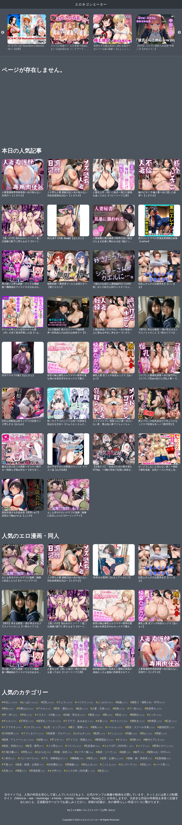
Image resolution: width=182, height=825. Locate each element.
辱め (8, 708)
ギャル (9, 720)
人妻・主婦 (101, 708)
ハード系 (162, 764)
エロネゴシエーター (91, 4)
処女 (82, 708)
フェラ (65, 702)
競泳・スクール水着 (141, 727)
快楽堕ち (154, 708)
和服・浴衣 (63, 752)
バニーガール (29, 758)
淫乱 (146, 764)
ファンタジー (33, 733)
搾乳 (27, 752)
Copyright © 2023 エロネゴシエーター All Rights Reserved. (91, 820)
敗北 (104, 770)
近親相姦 (163, 758)
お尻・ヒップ (55, 727)
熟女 (121, 714)
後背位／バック (49, 720)
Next (179, 32)
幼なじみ (90, 764)
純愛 (125, 752)
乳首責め (92, 745)
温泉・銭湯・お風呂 (30, 764)
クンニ (115, 733)
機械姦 (78, 758)
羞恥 (97, 727)
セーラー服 (84, 752)
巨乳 (48, 702)
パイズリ (84, 702)
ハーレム (114, 727)
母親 (21, 770)
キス (122, 739)
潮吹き (138, 720)
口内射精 (11, 733)
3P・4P (10, 714)
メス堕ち (55, 745)
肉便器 (155, 720)
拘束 (119, 708)
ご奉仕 (9, 758)
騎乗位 (137, 714)
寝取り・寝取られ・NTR (148, 702)
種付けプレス (154, 739)
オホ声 (55, 770)
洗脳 (132, 733)
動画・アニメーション (18, 739)
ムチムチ (82, 733)
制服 (122, 702)
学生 (27, 714)
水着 (102, 720)
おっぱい (30, 702)
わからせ (43, 752)
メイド (144, 745)
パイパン (74, 745)
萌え (146, 733)
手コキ (58, 739)
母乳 (92, 758)
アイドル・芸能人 (80, 739)
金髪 (42, 739)
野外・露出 (64, 708)
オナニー (119, 720)
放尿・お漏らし (112, 758)
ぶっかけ (105, 702)
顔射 (136, 739)
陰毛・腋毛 (35, 745)
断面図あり (104, 739)
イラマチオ (12, 727)
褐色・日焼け (13, 745)
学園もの (26, 708)
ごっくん (108, 764)
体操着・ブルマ (59, 733)
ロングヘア (128, 764)
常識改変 (38, 770)
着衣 (94, 714)
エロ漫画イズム (79, 810)
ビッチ (155, 714)
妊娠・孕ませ (75, 714)
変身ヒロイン (163, 745)
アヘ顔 (135, 708)
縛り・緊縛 (79, 727)
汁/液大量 (10, 752)
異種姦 (73, 764)
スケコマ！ (94, 810)
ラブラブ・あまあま (79, 720)
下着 (8, 764)
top (68, 810)
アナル (44, 708)
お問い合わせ (108, 810)
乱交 (171, 720)
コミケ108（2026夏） (80, 770)
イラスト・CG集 (48, 714)
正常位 (27, 720)
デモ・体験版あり (55, 758)
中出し (10, 702)
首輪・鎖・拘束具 (140, 758)
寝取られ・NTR (159, 752)
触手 (139, 752)
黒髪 (161, 733)
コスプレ (33, 727)
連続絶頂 (166, 727)
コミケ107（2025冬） (118, 745)
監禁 (100, 733)
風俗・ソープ (107, 752)
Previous (2, 32)
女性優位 (55, 764)
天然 (8, 770)
